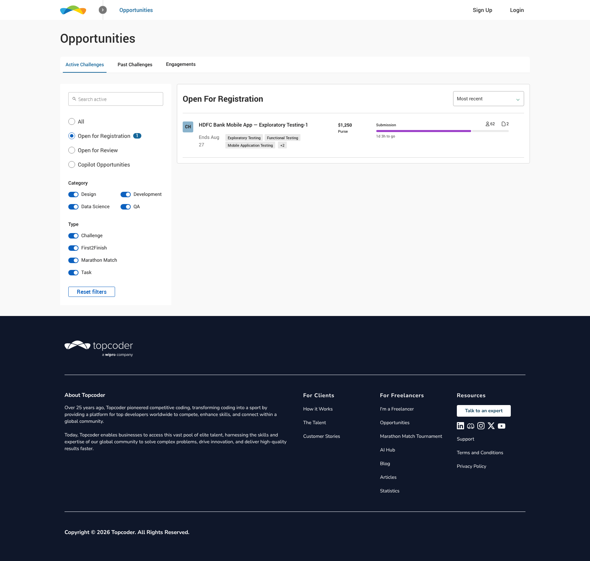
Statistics (389, 491)
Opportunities (136, 10)
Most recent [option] (470, 99)
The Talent (314, 422)
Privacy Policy (471, 466)
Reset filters (92, 292)
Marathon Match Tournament (411, 436)
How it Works (318, 409)
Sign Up (482, 10)
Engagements (181, 64)
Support (465, 439)
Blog (385, 463)
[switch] (89, 194)
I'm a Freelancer (397, 409)
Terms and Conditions (480, 452)
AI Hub (387, 450)
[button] (103, 10)
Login (517, 10)
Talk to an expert (484, 410)
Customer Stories (321, 436)
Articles (388, 477)
